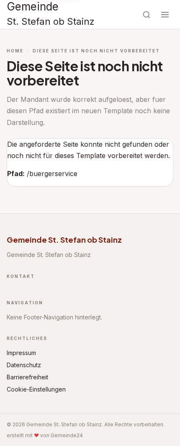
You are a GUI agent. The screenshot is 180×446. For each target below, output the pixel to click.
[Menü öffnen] (165, 14)
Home (15, 50)
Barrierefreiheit (27, 377)
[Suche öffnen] (146, 14)
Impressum (21, 352)
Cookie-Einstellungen (36, 389)
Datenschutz (24, 364)
